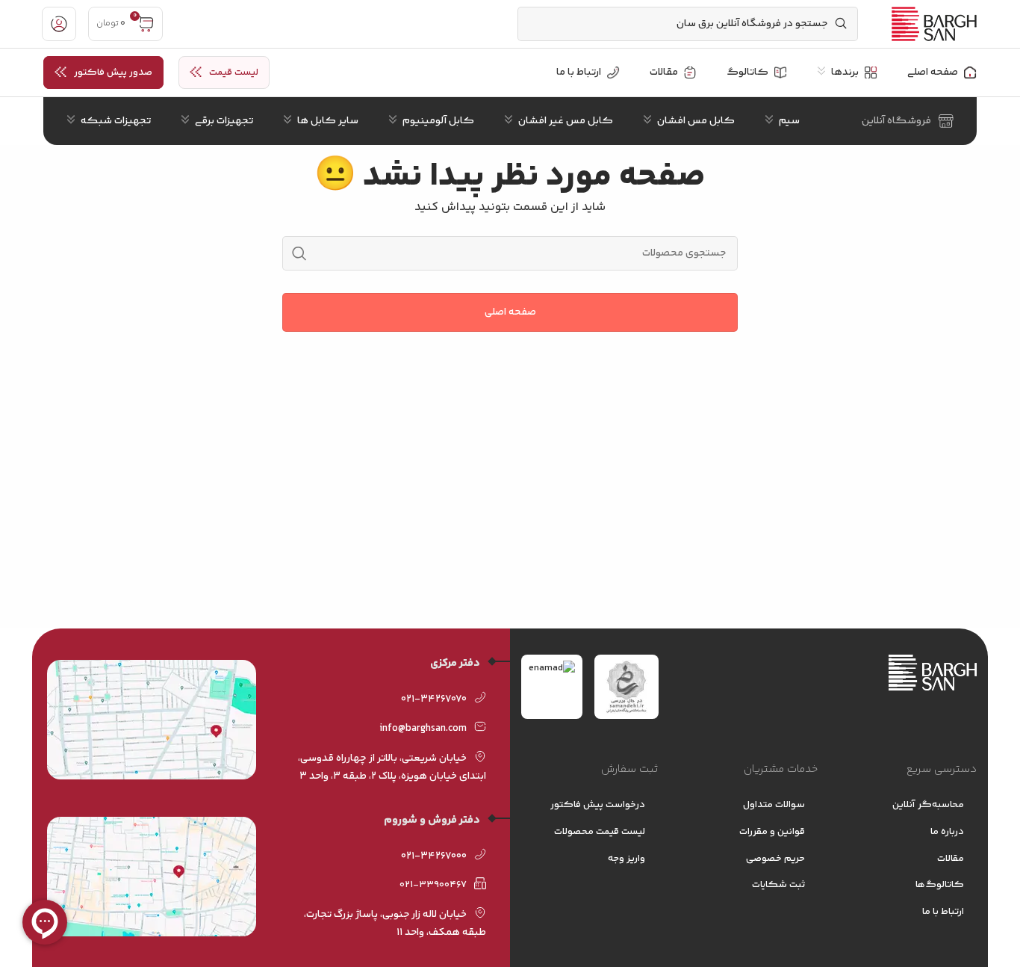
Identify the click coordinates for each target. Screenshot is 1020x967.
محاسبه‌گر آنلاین (928, 804)
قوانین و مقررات (772, 831)
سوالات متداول (774, 804)
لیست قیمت (233, 72)
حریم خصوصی (775, 858)
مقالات (950, 858)
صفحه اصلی (510, 312)
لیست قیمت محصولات (599, 831)
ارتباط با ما (943, 911)
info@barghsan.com (423, 728)
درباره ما (947, 831)
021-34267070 (434, 699)
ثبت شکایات (778, 884)
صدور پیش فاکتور (113, 72)
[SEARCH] (299, 253)
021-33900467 (433, 884)
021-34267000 (434, 856)
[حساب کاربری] (59, 24)
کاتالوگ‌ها (939, 884)
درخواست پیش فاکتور (597, 804)
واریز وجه (626, 858)
